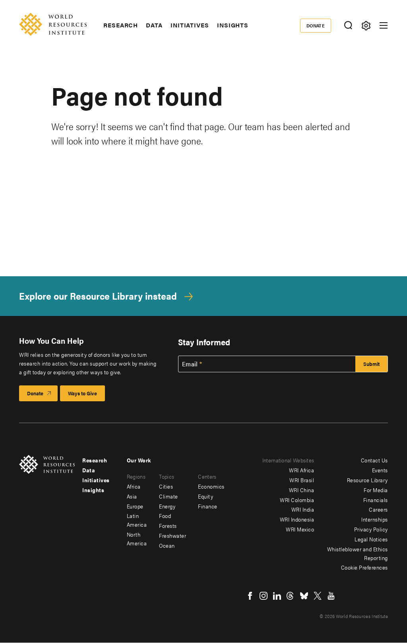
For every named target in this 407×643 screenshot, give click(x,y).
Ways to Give (82, 393)
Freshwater (172, 535)
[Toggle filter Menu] (366, 26)
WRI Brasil (301, 480)
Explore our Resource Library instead (98, 296)
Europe (135, 506)
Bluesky (304, 596)
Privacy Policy (371, 529)
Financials (375, 500)
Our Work (139, 460)
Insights (232, 25)
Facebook (250, 596)
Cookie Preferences (364, 567)
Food (165, 516)
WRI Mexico (300, 529)
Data (154, 25)
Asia (132, 496)
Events (380, 470)
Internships (374, 519)
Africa (134, 486)
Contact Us (374, 460)
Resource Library (367, 480)
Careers (378, 509)
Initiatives (190, 25)
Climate (168, 496)
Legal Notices (371, 539)
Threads (291, 596)
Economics (211, 486)
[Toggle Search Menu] (348, 26)
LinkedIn (277, 596)
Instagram (263, 596)
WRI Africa (301, 470)
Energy (167, 506)
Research (120, 25)
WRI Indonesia (297, 519)
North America (137, 538)
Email (190, 364)
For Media (376, 490)
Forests (168, 525)
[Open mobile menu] (383, 25)
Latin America (137, 520)
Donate (315, 25)
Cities (166, 486)
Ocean (167, 545)
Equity (205, 496)
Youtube (331, 596)
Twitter (318, 596)
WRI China (301, 490)
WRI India (302, 509)
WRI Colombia (297, 500)
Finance (207, 506)
